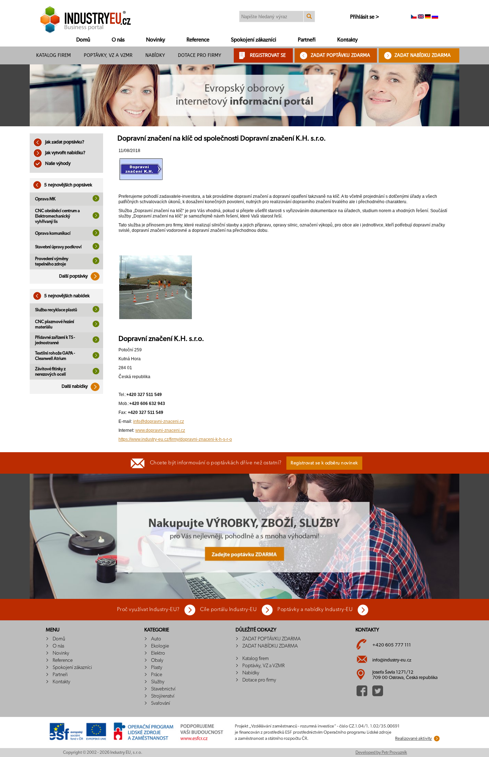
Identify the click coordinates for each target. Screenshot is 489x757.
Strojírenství (162, 696)
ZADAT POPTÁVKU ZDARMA (340, 55)
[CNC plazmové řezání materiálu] (96, 326)
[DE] (428, 17)
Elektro (158, 653)
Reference (198, 40)
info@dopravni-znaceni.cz (158, 421)
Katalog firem (53, 55)
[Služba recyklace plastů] (96, 311)
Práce (156, 674)
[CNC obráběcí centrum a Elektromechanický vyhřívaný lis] (96, 217)
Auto (156, 638)
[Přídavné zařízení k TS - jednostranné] (96, 342)
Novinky (155, 40)
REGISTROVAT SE (268, 55)
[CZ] (414, 17)
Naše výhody (57, 163)
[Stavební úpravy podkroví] (96, 248)
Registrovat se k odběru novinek (324, 463)
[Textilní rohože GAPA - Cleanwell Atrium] (96, 357)
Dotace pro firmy (199, 55)
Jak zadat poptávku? (64, 142)
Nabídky (155, 55)
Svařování (160, 703)
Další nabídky (75, 386)
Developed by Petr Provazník (381, 752)
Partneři (307, 40)
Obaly (157, 660)
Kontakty (347, 40)
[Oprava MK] (96, 200)
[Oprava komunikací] (96, 235)
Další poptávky (74, 276)
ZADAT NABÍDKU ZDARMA (422, 55)
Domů (83, 40)
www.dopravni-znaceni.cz (160, 430)
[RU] (435, 17)
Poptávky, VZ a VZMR (108, 55)
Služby (157, 681)
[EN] (421, 17)
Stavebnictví (163, 689)
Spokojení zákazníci (253, 40)
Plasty (156, 667)
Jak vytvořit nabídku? (64, 153)
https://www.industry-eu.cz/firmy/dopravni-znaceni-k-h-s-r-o (175, 439)
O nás (118, 40)
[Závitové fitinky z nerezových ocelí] (96, 373)
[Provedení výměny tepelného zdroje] (96, 263)
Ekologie (160, 646)
